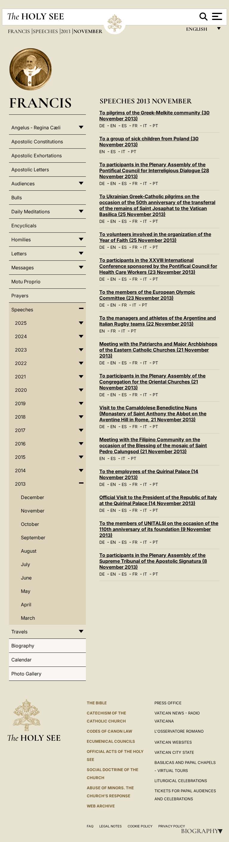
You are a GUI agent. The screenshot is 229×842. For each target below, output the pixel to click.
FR (134, 125)
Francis (19, 31)
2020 (21, 390)
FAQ (90, 826)
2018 (20, 417)
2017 (20, 430)
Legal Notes (110, 826)
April (26, 605)
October (30, 524)
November (32, 511)
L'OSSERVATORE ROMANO (179, 731)
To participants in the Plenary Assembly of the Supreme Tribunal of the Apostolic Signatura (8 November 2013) (153, 561)
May (25, 591)
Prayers (19, 296)
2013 (66, 31)
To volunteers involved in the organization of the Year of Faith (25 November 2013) (155, 237)
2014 (20, 470)
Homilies (21, 240)
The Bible (97, 702)
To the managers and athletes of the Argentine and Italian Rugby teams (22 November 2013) (157, 321)
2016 (20, 444)
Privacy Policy (171, 826)
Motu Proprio (26, 282)
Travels (19, 632)
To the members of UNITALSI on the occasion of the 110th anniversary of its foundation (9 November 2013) (158, 529)
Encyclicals (23, 226)
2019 (20, 403)
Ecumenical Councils (111, 741)
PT (155, 125)
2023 (21, 350)
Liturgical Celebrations (180, 780)
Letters (19, 254)
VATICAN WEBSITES (173, 742)
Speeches (46, 31)
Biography (203, 831)
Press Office (168, 702)
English (199, 30)
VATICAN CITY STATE (174, 752)
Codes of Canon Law (109, 731)
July (25, 564)
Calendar (21, 660)
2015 (20, 457)
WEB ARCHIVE (101, 806)
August (28, 551)
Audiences (23, 184)
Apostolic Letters (30, 170)
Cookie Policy (140, 826)
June (26, 578)
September (33, 537)
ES (124, 125)
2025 (21, 323)
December (32, 497)
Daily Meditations (30, 212)
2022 (21, 363)
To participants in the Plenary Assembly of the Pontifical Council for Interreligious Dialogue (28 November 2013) (154, 170)
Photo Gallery (26, 674)
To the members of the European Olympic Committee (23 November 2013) (147, 295)
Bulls (16, 198)
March (28, 618)
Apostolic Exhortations (36, 156)
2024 (21, 336)
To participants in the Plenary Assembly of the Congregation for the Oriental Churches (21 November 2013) (152, 382)
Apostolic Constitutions (37, 142)
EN (113, 125)
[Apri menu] (216, 16)
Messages (22, 268)
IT (145, 125)
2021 (20, 377)
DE (102, 125)
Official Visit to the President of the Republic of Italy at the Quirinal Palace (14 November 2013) (158, 500)
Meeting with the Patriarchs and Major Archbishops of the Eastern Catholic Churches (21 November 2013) (158, 350)
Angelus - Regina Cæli (36, 128)
